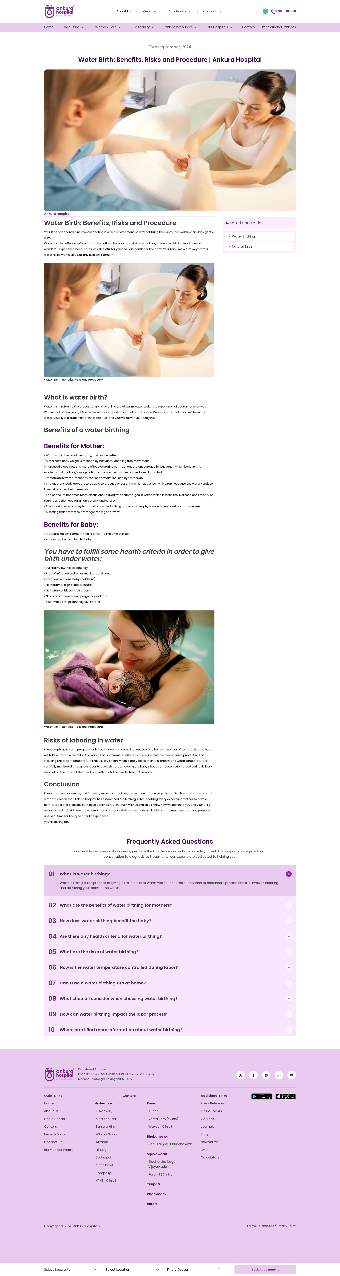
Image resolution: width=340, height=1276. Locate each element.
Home (49, 27)
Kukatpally (104, 1111)
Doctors (248, 27)
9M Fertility (141, 27)
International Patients (279, 27)
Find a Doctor (54, 1119)
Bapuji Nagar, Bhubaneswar (170, 1144)
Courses (207, 1119)
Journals (207, 1126)
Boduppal (103, 1157)
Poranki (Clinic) (160, 1174)
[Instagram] (266, 1075)
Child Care (71, 27)
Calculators (210, 1157)
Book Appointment (265, 1269)
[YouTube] (291, 1075)
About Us (124, 11)
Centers (50, 1126)
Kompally (103, 1173)
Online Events (211, 1111)
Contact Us (212, 11)
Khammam (156, 1194)
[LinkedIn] (279, 1075)
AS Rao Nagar (107, 1134)
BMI (203, 1149)
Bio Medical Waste (58, 1149)
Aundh (153, 1111)
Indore (152, 1204)
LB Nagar (103, 1149)
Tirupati (153, 1184)
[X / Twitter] (253, 1075)
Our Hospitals (217, 27)
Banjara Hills (105, 1126)
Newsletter (209, 1142)
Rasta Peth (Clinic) (163, 1119)
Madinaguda (106, 1119)
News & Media (55, 1134)
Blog (204, 1134)
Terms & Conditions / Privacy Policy (271, 1226)
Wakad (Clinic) (160, 1126)
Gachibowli (105, 1165)
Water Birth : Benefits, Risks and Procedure (73, 380)
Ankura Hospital (57, 213)
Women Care (106, 27)
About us (51, 1111)
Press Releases (212, 1103)
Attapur (102, 1142)
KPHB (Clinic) (106, 1180)
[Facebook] (240, 1075)
